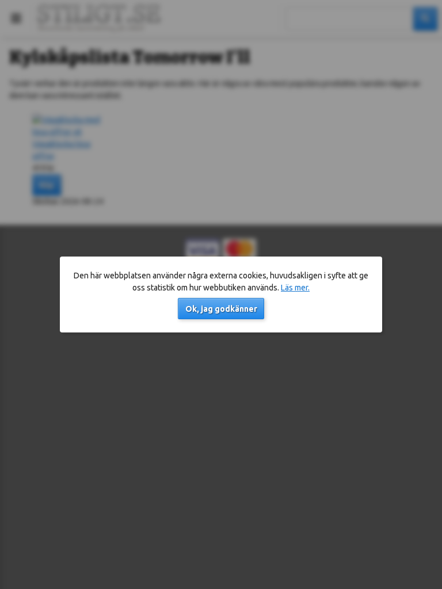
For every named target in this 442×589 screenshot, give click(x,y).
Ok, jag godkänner (221, 308)
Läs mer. (295, 287)
